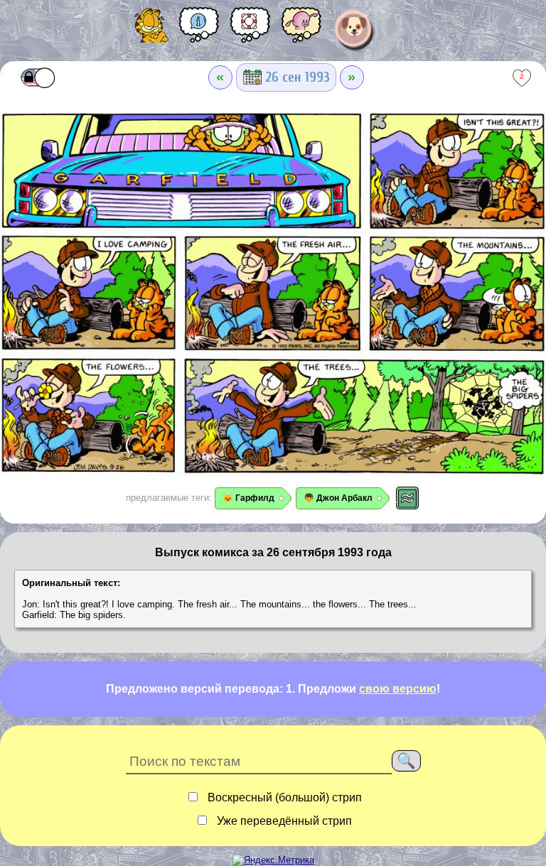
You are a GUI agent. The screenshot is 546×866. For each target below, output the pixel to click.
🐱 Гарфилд (248, 498)
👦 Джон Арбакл (338, 498)
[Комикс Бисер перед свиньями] (301, 30)
